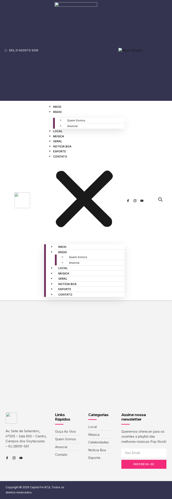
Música (58, 136)
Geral (57, 141)
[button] (84, 200)
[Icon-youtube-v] (142, 200)
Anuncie (72, 126)
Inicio (57, 106)
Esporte (59, 151)
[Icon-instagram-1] (135, 200)
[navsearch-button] (160, 200)
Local (57, 131)
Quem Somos (76, 120)
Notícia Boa (62, 146)
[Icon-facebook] (128, 200)
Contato (60, 156)
